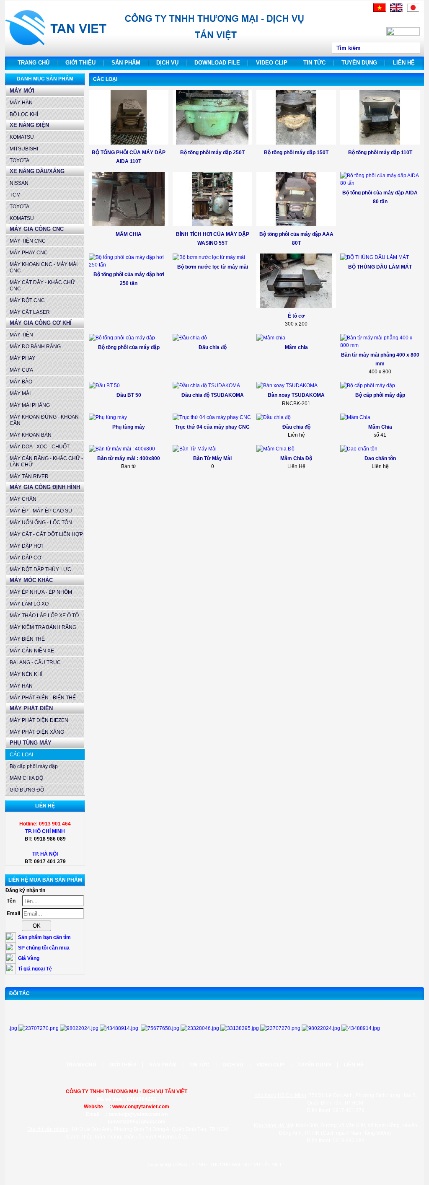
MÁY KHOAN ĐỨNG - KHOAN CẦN (44, 420)
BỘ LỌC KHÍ (24, 114)
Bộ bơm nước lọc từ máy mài (212, 267)
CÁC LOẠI (21, 755)
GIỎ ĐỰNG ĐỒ (27, 790)
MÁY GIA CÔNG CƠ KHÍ (41, 323)
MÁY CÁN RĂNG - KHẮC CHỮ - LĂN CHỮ (46, 461)
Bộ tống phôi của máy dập (129, 347)
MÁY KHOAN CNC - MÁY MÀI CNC (44, 267)
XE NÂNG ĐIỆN (29, 125)
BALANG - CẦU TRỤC (35, 662)
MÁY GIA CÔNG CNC (37, 229)
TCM (15, 195)
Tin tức (314, 63)
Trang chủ (33, 63)
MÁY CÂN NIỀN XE (32, 651)
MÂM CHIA (129, 234)
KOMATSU (22, 137)
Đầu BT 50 (128, 395)
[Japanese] (413, 10)
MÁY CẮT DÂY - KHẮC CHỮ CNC (42, 285)
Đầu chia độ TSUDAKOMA (212, 395)
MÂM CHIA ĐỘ (26, 778)
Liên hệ (404, 63)
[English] (396, 10)
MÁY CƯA (21, 370)
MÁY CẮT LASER (30, 312)
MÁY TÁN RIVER (29, 476)
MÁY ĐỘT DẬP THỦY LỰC (40, 569)
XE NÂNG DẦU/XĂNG (37, 171)
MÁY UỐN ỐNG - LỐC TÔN (41, 522)
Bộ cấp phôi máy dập (34, 766)
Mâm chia (296, 347)
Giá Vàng (28, 958)
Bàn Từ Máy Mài (212, 458)
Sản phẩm (125, 63)
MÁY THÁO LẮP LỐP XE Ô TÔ (44, 615)
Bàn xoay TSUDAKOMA (296, 395)
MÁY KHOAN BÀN (31, 435)
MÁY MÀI (20, 393)
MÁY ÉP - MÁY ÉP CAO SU (41, 511)
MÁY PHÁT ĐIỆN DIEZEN (39, 720)
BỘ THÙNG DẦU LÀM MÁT (380, 267)
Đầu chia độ (213, 347)
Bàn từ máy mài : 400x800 (128, 458)
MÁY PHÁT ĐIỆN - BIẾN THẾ (43, 698)
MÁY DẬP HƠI (26, 546)
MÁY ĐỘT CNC (27, 300)
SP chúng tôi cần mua (44, 948)
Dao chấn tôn (380, 458)
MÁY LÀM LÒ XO (29, 604)
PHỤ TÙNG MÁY (31, 743)
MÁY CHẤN (23, 499)
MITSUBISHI (24, 149)
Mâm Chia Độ (296, 458)
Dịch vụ (167, 63)
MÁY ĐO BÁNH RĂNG (35, 346)
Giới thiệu (80, 63)
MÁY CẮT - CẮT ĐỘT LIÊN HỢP (46, 534)
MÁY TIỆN (21, 335)
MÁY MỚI (22, 91)
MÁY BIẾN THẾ (27, 639)
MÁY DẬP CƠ (25, 558)
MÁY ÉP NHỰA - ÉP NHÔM (41, 592)
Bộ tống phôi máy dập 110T (380, 152)
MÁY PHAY (22, 358)
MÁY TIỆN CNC (28, 241)
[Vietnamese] (379, 10)
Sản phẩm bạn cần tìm (44, 937)
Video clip (271, 63)
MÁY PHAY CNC (29, 253)
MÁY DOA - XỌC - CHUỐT (40, 447)
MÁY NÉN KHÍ (26, 674)
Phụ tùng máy (128, 427)
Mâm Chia (380, 427)
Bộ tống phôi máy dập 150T (296, 152)
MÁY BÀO (21, 382)
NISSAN (19, 183)
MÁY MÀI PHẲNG (30, 405)
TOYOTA (19, 160)
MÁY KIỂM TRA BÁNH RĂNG (43, 627)
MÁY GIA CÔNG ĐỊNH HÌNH (45, 487)
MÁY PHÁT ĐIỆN (31, 708)
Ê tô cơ (296, 316)
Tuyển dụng (359, 63)
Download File (217, 63)
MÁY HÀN (21, 103)
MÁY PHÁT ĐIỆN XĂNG (37, 732)
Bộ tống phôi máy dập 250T (212, 152)
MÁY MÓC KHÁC (31, 580)
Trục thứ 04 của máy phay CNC (212, 427)
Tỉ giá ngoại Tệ (35, 969)
